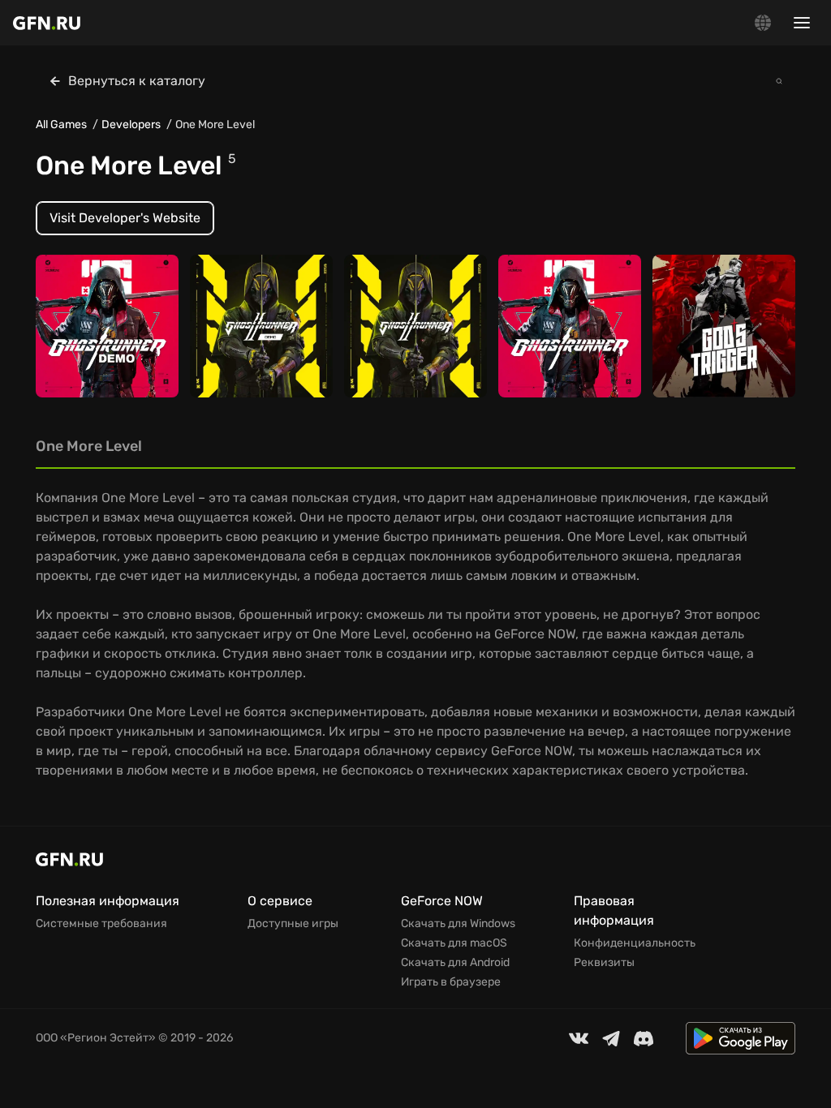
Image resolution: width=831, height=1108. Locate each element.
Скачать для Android (455, 962)
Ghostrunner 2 (397, 353)
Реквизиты (604, 962)
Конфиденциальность (634, 943)
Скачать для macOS (454, 943)
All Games (61, 124)
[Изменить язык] (763, 22)
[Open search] (779, 81)
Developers (131, 124)
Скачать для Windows (458, 923)
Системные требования (101, 923)
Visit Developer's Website (125, 217)
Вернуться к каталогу (136, 80)
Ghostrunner (546, 353)
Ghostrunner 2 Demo (260, 353)
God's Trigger (701, 353)
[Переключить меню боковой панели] (802, 22)
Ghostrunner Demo (101, 353)
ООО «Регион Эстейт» (96, 1038)
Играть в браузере (451, 982)
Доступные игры (293, 923)
